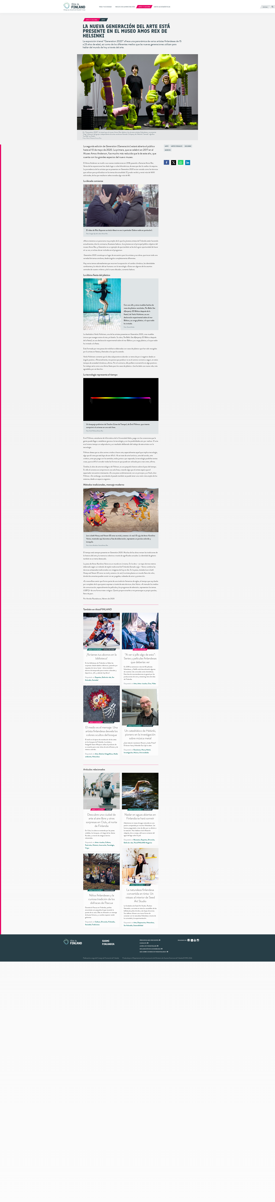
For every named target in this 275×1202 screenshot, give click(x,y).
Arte (166, 146)
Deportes (98, 677)
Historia (95, 845)
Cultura (107, 842)
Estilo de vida (106, 677)
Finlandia (111, 922)
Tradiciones (96, 924)
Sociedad (95, 680)
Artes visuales (176, 146)
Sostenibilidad (138, 925)
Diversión (151, 839)
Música (136, 752)
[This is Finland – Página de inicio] (75, 6)
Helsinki (188, 146)
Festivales (88, 845)
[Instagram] (198, 940)
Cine (149, 683)
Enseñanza (137, 749)
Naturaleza (96, 756)
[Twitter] (192, 940)
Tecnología (110, 845)
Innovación (102, 845)
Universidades (144, 752)
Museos (167, 150)
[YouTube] (195, 940)
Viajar (87, 848)
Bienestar (137, 839)
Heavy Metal (145, 749)
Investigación (128, 752)
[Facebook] (189, 940)
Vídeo (154, 683)
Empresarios (142, 922)
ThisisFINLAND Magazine (143, 842)
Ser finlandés (128, 925)
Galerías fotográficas (106, 754)
